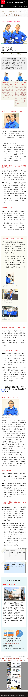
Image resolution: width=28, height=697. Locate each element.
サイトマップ (16, 6)
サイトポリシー (8, 6)
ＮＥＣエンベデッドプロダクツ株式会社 (7, 659)
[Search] (25, 1)
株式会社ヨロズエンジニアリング (21, 659)
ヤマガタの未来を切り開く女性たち (13, 11)
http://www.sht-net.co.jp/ (12, 643)
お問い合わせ (24, 6)
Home (3, 11)
